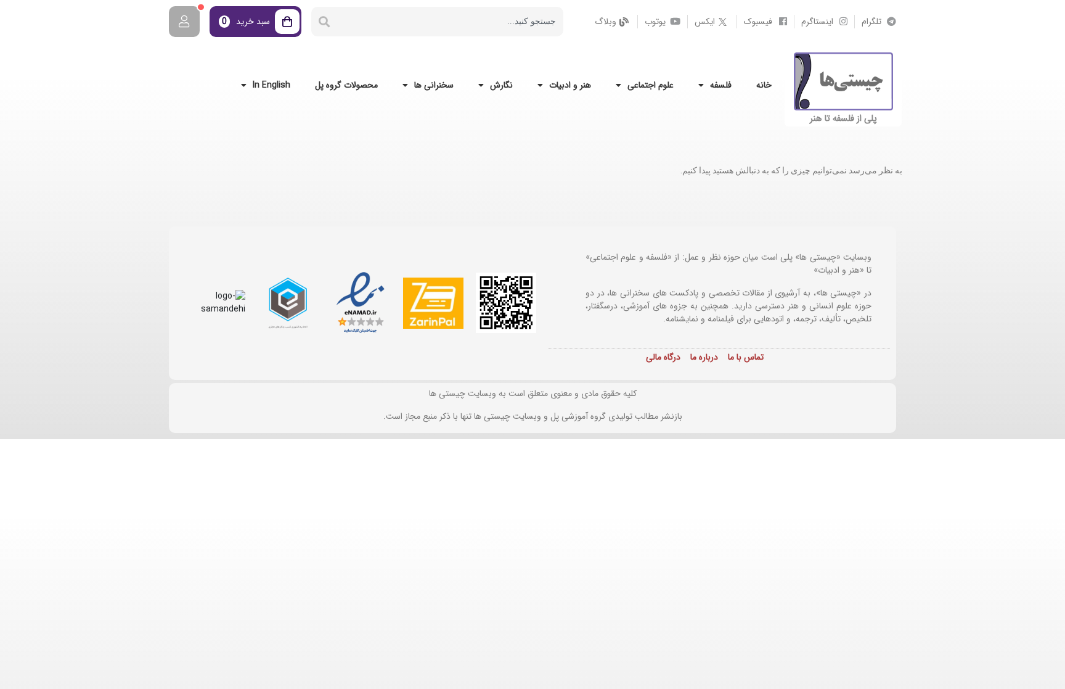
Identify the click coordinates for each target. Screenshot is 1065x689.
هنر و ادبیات (570, 85)
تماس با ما (746, 357)
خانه (764, 85)
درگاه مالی (663, 357)
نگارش (501, 85)
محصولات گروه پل (346, 85)
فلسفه (721, 85)
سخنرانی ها (434, 85)
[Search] (324, 21)
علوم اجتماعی (650, 85)
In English (271, 85)
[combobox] (450, 21)
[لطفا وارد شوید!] (184, 21)
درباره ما (704, 357)
